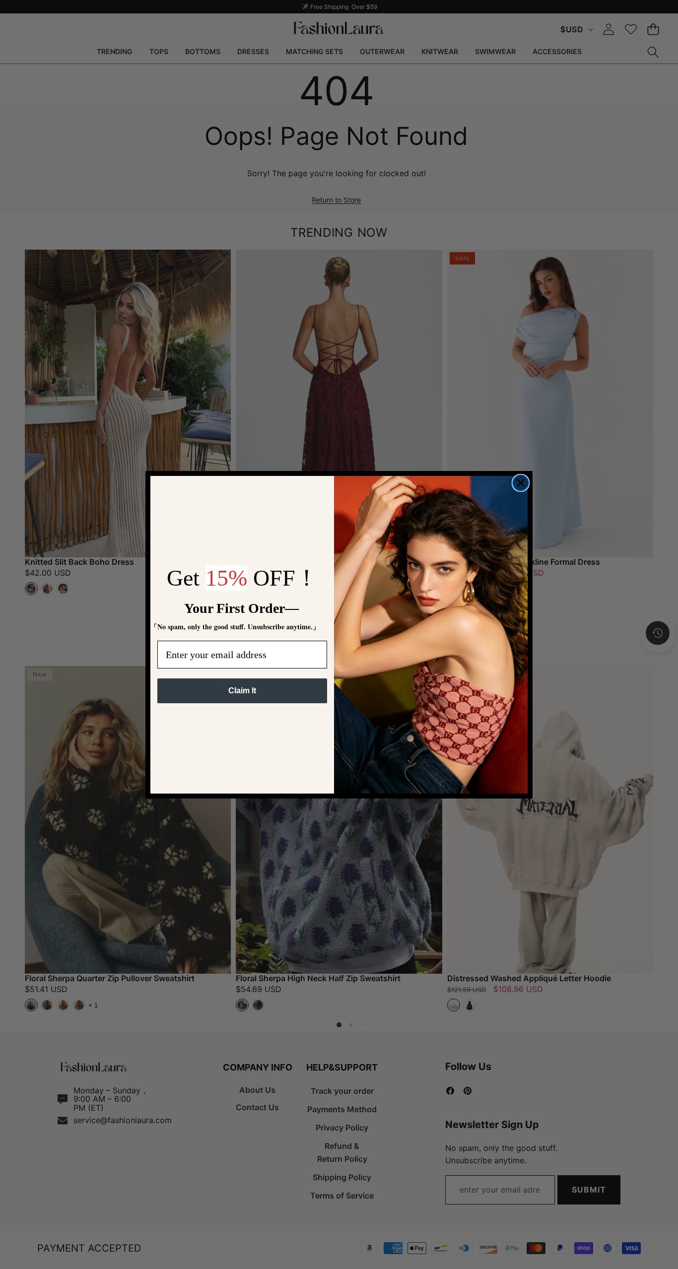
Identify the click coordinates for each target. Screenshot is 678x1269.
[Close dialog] (521, 483)
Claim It (242, 690)
